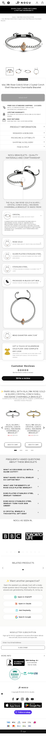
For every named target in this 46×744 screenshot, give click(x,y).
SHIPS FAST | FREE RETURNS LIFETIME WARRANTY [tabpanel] (24, 9)
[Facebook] (13, 699)
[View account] (37, 3)
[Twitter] (17, 699)
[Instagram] (22, 699)
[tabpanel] (12, 536)
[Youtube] (32, 699)
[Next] (42, 44)
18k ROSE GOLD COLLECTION (25, 17)
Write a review (23, 378)
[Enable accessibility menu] (8, 3)
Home (14, 17)
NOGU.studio (23, 3)
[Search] (3, 3)
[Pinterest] (27, 699)
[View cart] (42, 3)
